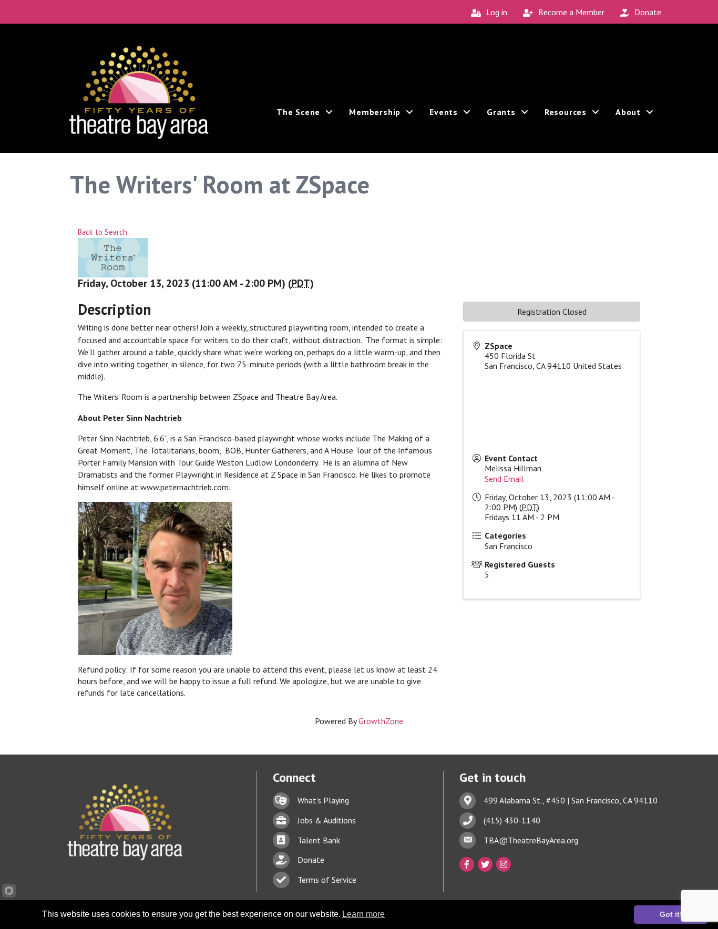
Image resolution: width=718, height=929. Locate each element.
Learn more (363, 914)
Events (443, 112)
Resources (566, 112)
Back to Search (102, 232)
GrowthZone (380, 721)
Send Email (504, 478)
